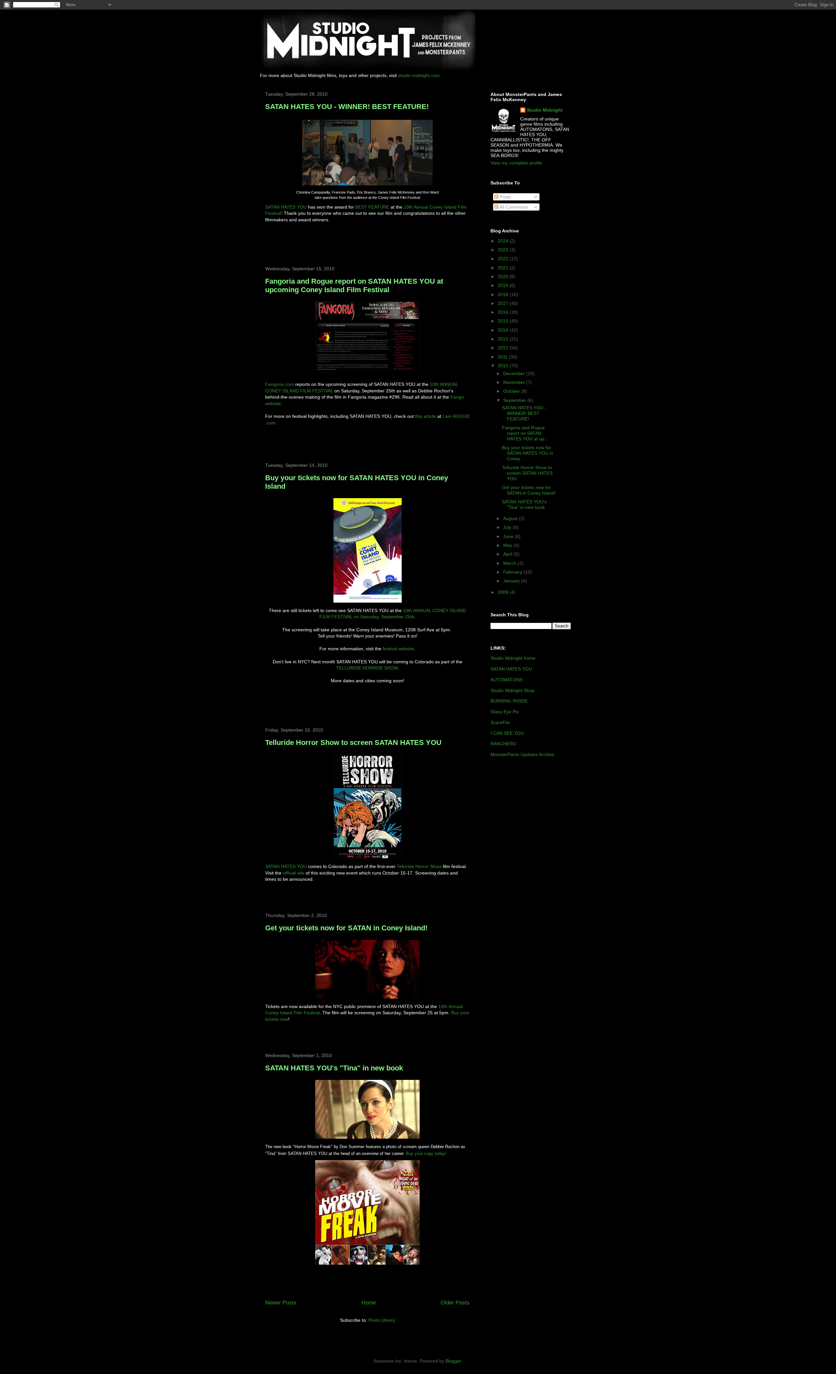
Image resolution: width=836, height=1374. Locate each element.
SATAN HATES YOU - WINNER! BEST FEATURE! (347, 107)
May (508, 545)
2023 (503, 249)
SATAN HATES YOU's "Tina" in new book (334, 1068)
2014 (503, 330)
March (510, 563)
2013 (503, 338)
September (515, 400)
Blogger (453, 1361)
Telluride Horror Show (419, 866)
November (514, 382)
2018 (503, 294)
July (508, 527)
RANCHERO (503, 743)
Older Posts (455, 1303)
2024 (503, 241)
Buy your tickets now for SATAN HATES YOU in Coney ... (527, 453)
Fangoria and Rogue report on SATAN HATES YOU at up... (525, 433)
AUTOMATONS (506, 679)
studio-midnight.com (419, 75)
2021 (503, 267)
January (512, 580)
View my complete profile (516, 163)
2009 (503, 592)
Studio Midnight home (513, 658)
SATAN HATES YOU (286, 207)
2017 (503, 303)
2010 (503, 365)
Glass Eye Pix (504, 711)
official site (293, 873)
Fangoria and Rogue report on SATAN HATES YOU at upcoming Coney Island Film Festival (354, 285)
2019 (503, 285)
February (513, 572)
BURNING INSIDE (509, 700)
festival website (398, 648)
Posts (504, 196)
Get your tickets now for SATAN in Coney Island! (346, 928)
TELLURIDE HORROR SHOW (367, 668)
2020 (503, 276)
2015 (503, 321)
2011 (503, 356)
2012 (503, 347)
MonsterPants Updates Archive (522, 754)
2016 (503, 312)
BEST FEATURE (372, 207)
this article (425, 416)
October (512, 391)
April (508, 554)
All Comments (513, 207)
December (514, 373)
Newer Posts (281, 1303)
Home (369, 1303)
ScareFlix (500, 722)
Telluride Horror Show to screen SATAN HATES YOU (353, 742)
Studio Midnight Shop (512, 690)
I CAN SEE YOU (507, 733)
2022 (503, 258)
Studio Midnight (545, 110)
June (509, 536)
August (511, 518)
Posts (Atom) (381, 1320)
